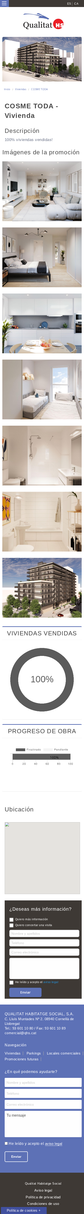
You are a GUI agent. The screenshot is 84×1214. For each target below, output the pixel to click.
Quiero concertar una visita (33, 925)
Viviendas (20, 89)
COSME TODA (39, 89)
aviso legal (50, 982)
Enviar (16, 1156)
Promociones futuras (21, 1059)
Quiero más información (31, 919)
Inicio (7, 89)
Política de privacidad (43, 1197)
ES (69, 3)
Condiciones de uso (43, 1204)
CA (76, 3)
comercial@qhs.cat (20, 1033)
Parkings (34, 1053)
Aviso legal (43, 1190)
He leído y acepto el (36, 982)
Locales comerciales (63, 1053)
